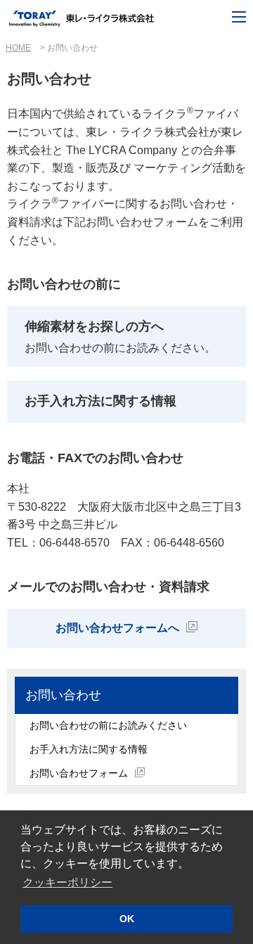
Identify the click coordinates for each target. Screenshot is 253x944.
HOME (18, 48)
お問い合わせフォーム (79, 773)
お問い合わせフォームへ (117, 628)
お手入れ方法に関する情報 (89, 749)
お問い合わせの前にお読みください (108, 725)
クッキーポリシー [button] (67, 882)
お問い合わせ (63, 695)
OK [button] (126, 918)
